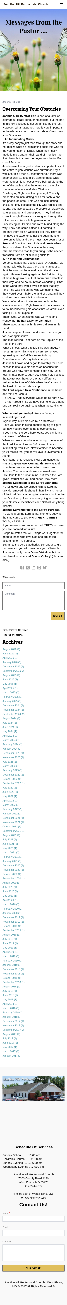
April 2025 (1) (9, 688)
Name (5, 1213)
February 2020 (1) (12, 908)
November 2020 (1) (13, 870)
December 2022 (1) (13, 774)
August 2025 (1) (11, 675)
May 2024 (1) (9, 731)
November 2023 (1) (13, 757)
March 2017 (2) (10, 1051)
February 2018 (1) (12, 1012)
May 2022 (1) (9, 796)
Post (57, 616)
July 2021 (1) (9, 839)
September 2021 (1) (13, 831)
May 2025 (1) (9, 684)
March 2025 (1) (10, 692)
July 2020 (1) (9, 887)
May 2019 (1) (9, 947)
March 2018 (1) (10, 1008)
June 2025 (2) (10, 679)
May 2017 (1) (9, 1047)
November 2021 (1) (13, 822)
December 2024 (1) (13, 705)
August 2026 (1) (11, 649)
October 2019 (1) (11, 926)
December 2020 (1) (13, 865)
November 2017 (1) (13, 1025)
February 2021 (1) (12, 857)
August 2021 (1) (11, 835)
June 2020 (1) (10, 891)
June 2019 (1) (10, 943)
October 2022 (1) (11, 779)
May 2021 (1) (9, 848)
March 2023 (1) (10, 766)
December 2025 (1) (13, 666)
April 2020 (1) (9, 900)
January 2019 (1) (11, 965)
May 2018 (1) (9, 999)
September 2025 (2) (13, 671)
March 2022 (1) (10, 805)
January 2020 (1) (11, 913)
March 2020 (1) (10, 904)
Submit (33, 1268)
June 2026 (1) (10, 653)
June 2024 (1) (10, 727)
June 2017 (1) (10, 1042)
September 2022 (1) (13, 783)
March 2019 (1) (10, 956)
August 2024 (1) (11, 718)
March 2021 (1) (10, 852)
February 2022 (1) (12, 809)
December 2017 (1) (13, 1021)
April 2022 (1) (9, 800)
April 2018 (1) (9, 1004)
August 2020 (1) (11, 882)
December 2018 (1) (13, 969)
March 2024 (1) (10, 740)
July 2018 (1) (9, 991)
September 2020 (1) (13, 878)
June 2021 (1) (10, 844)
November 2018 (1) (13, 973)
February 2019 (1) (12, 960)
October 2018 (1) (11, 978)
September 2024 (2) (13, 714)
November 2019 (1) (13, 921)
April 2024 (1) (9, 735)
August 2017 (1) (11, 1034)
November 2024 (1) (13, 709)
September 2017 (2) (13, 1030)
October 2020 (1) (11, 874)
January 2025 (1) (11, 701)
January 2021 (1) (11, 861)
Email (5, 1227)
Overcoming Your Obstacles (31, 109)
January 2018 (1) (11, 1017)
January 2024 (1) (11, 748)
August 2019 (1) (11, 934)
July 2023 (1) (9, 761)
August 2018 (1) (11, 986)
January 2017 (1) (11, 1055)
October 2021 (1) (11, 826)
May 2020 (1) (9, 895)
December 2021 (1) (13, 818)
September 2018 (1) (13, 982)
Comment (7, 1241)
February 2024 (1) (12, 744)
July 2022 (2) (9, 787)
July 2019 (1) (9, 939)
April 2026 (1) (9, 658)
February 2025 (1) (12, 697)
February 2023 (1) (12, 770)
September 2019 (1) (13, 930)
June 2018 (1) (10, 995)
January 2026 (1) (11, 662)
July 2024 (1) (9, 722)
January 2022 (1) (11, 813)
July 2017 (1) (9, 1038)
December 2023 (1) (13, 753)
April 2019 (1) (9, 952)
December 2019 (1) (13, 917)
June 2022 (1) (10, 792)
